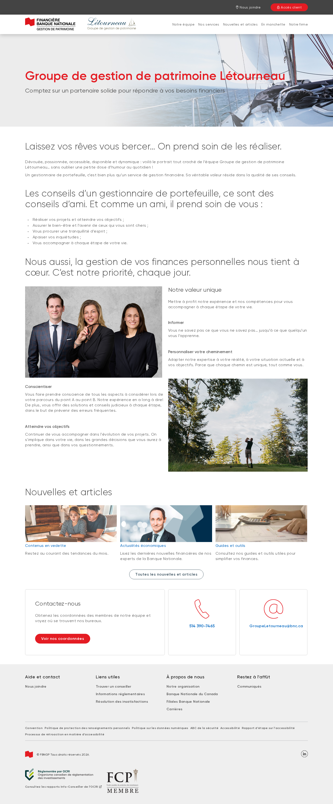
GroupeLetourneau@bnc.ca (273, 626)
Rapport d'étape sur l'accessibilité (268, 728)
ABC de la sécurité (204, 728)
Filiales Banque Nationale (188, 702)
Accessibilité (230, 728)
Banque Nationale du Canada (192, 694)
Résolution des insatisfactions (122, 702)
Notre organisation (182, 686)
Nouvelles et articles (240, 24)
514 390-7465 (202, 626)
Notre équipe (183, 24)
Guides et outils (230, 545)
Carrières (174, 709)
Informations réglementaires (120, 694)
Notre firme (298, 24)
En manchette (273, 24)
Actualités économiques (143, 545)
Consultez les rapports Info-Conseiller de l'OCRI (61, 786)
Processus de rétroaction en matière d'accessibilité (64, 734)
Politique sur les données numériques (160, 728)
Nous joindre (36, 686)
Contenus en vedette (45, 545)
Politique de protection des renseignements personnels (87, 728)
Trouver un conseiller (113, 686)
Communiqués (249, 686)
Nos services (208, 24)
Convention (34, 728)
